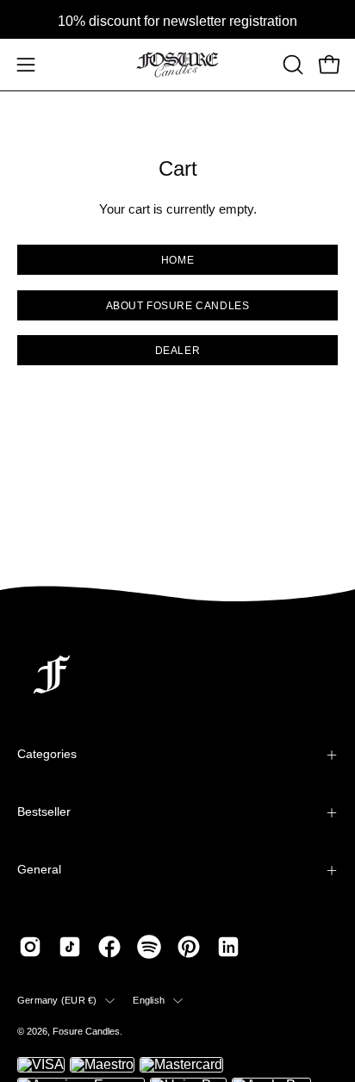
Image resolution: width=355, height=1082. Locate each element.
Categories (47, 754)
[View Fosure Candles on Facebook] (109, 947)
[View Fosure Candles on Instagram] (30, 947)
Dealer (178, 351)
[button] (291, 65)
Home (177, 260)
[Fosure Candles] (177, 65)
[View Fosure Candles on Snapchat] (149, 947)
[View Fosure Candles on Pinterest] (189, 947)
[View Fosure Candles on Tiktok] (70, 947)
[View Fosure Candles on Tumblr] (228, 947)
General (39, 869)
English (149, 1000)
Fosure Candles (86, 1031)
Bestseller (44, 811)
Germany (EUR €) (57, 1000)
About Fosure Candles (178, 305)
